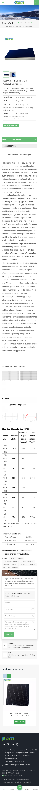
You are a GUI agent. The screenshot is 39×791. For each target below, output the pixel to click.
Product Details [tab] (9, 146)
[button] (9, 676)
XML (3, 773)
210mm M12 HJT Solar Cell (10, 567)
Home (21, 22)
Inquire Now (12, 125)
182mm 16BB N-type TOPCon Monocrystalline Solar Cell (20, 715)
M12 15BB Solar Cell (28, 561)
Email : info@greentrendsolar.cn (17, 765)
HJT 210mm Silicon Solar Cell (11, 561)
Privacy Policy (14, 773)
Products (6, 770)
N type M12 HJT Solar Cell (10, 564)
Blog (22, 770)
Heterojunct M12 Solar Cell (28, 564)
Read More (19, 721)
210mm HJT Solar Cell (17, 558)
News (15, 770)
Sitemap (30, 770)
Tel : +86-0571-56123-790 (14, 761)
